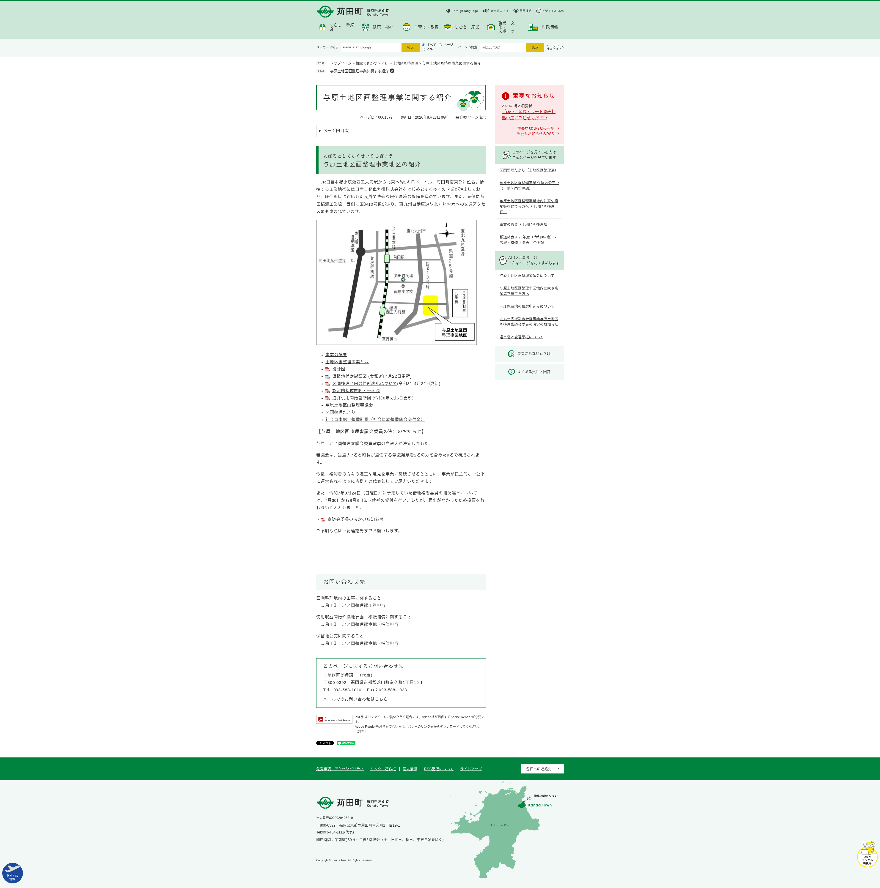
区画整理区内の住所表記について (364, 383)
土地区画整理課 (405, 63)
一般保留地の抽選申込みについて (527, 306)
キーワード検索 (327, 47)
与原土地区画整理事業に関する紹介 (359, 71)
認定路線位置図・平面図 (356, 390)
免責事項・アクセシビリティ (340, 769)
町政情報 (550, 27)
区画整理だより (340, 412)
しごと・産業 (467, 27)
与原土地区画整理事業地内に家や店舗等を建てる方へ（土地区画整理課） (529, 206)
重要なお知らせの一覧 (535, 128)
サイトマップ (471, 769)
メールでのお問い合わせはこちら (355, 699)
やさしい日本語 (553, 11)
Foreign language (465, 11)
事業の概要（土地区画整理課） (525, 225)
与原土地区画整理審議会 (349, 405)
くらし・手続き (342, 27)
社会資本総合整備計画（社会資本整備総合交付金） (375, 419)
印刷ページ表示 (473, 117)
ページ (448, 44)
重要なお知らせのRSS (535, 134)
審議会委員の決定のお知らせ (355, 519)
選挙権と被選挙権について (521, 337)
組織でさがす (366, 63)
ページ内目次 (336, 130)
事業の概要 (336, 354)
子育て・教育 (426, 27)
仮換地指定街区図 (350, 376)
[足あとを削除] (392, 70)
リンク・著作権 (383, 769)
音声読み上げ (500, 11)
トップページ (341, 63)
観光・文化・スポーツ (506, 27)
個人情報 (410, 769)
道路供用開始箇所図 (352, 398)
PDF (430, 49)
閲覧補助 (525, 11)
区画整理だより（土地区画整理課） (529, 170)
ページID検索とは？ (554, 47)
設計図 (338, 369)
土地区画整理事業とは (347, 362)
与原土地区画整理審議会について (527, 276)
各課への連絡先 (539, 769)
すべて (431, 44)
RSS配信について (439, 769)
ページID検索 (467, 47)
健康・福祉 (383, 27)
